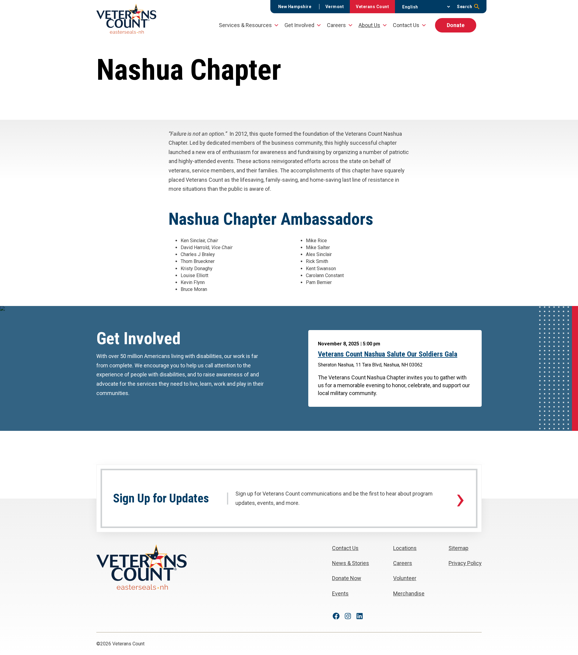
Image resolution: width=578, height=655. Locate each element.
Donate (456, 25)
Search (464, 6)
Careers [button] (336, 25)
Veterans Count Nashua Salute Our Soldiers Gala (387, 354)
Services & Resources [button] (245, 25)
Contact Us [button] (406, 25)
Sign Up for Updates (161, 499)
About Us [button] (369, 25)
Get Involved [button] (299, 25)
